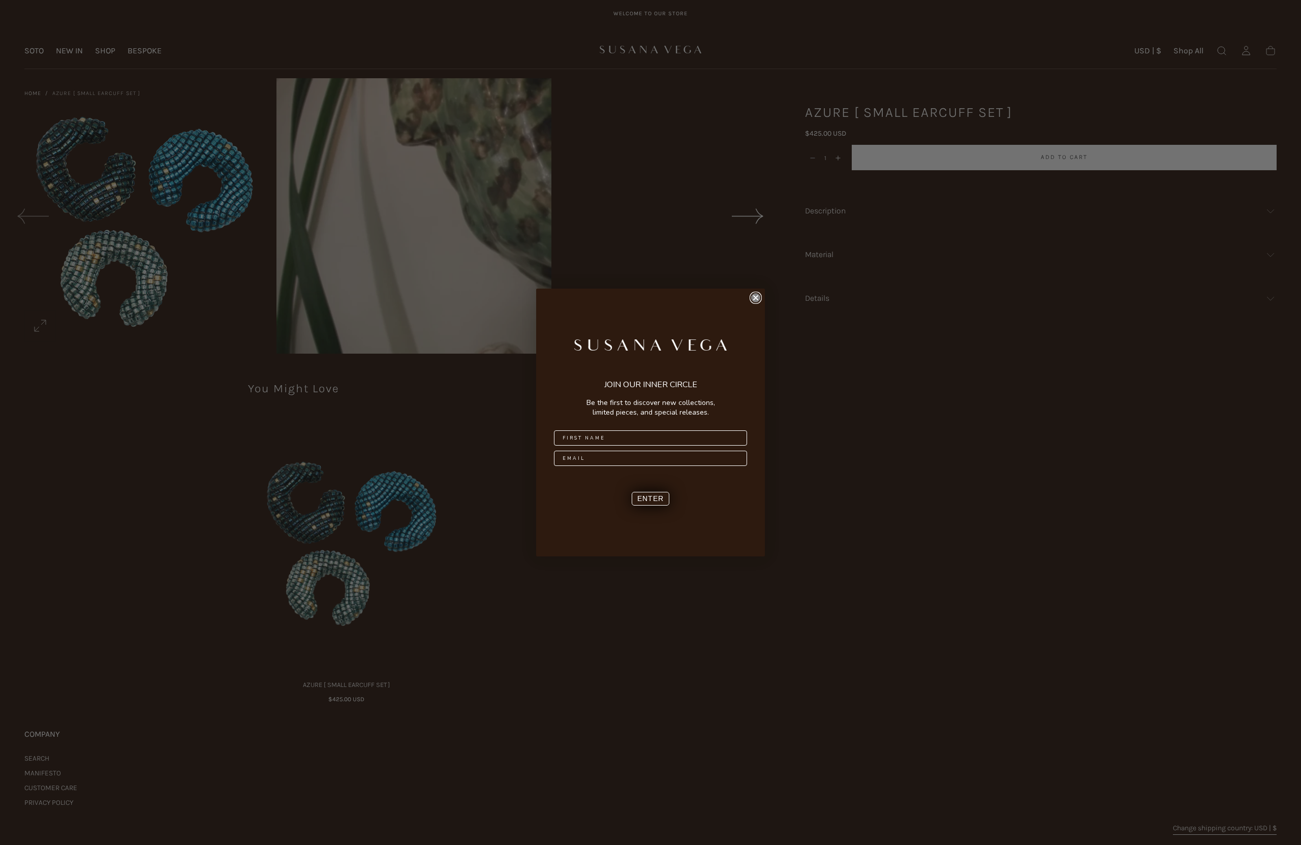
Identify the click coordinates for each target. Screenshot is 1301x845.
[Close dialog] (756, 298)
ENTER (650, 498)
